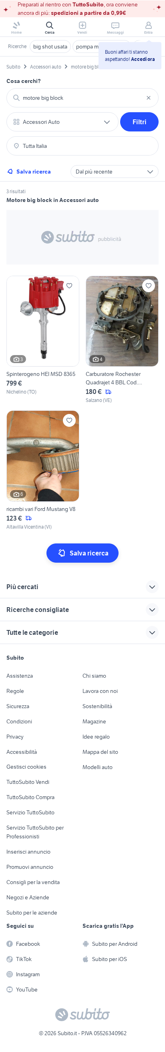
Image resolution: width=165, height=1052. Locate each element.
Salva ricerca (33, 171)
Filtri (140, 122)
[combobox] (82, 98)
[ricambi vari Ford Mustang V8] (42, 470)
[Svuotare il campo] (148, 98)
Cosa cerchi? (23, 81)
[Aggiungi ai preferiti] (69, 285)
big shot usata (50, 46)
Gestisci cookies (26, 766)
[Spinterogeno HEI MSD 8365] (42, 340)
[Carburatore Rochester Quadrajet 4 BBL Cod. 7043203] (122, 340)
